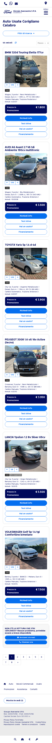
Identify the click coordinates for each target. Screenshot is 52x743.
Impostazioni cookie (12, 724)
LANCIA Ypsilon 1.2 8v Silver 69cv (25, 437)
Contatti (33, 689)
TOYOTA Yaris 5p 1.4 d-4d (20, 245)
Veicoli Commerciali (24, 684)
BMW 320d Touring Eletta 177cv (24, 52)
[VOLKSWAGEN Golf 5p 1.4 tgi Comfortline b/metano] (26, 553)
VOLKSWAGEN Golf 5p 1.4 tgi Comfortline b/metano (22, 533)
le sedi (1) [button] (14, 700)
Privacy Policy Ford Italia (13, 720)
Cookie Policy (40, 722)
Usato (39, 684)
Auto (11, 684)
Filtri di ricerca (25, 33)
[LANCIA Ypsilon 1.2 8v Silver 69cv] (26, 456)
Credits (42, 724)
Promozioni (9, 689)
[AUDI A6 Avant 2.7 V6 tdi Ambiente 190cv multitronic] (26, 169)
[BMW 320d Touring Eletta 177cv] (26, 71)
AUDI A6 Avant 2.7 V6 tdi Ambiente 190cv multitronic (22, 148)
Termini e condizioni (30, 724)
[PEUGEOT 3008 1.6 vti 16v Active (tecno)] (26, 361)
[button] (15, 739)
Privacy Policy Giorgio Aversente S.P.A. (19, 722)
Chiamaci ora (27, 642)
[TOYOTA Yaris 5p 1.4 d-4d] (26, 263)
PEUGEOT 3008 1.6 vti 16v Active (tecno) (25, 341)
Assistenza (22, 689)
